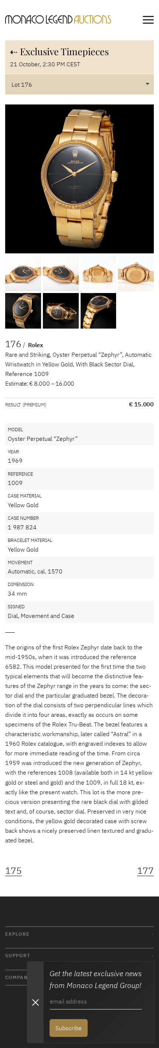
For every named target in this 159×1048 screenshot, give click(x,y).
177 (145, 870)
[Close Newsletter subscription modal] (35, 1002)
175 (13, 870)
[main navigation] (148, 21)
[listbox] (79, 84)
